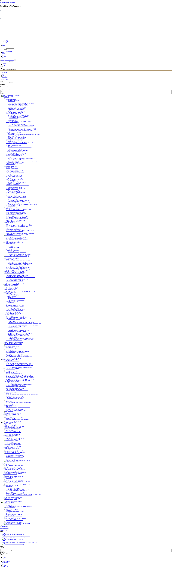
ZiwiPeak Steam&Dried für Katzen (27, 356)
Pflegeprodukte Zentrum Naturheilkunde (31, 204)
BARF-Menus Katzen (20, 343)
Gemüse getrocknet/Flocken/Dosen (29, 338)
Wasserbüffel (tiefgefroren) (24, 390)
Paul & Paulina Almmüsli (25, 255)
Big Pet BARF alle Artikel (9, 415)
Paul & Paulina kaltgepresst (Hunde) (26, 484)
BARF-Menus (17, 361)
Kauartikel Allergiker (21, 210)
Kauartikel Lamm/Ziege (22, 213)
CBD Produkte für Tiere (24, 169)
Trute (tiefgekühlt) (22, 108)
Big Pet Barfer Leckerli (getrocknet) (29, 158)
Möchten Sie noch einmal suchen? (6, 90)
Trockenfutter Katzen (21, 354)
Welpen (3, 52)
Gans (14, 395)
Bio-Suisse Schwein (23, 117)
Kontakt (3, 75)
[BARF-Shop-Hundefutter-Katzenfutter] (7, 60)
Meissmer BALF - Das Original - (26, 318)
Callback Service (4, 565)
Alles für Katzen (4, 73)
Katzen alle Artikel (6, 341)
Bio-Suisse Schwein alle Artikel (13, 102)
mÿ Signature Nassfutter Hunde (27, 263)
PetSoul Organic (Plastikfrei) (24, 419)
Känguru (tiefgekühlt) (23, 104)
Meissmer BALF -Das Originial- (24, 256)
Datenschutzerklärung (5, 562)
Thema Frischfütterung (5, 78)
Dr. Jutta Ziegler (19, 193)
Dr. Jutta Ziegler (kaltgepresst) (25, 249)
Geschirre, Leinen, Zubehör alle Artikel (13, 308)
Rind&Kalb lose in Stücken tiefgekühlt (28, 379)
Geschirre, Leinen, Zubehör (24, 307)
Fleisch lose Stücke (19, 371)
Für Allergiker (17, 381)
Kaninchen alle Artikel (9, 401)
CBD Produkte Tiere (21, 172)
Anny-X (16, 296)
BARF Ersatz (16, 314)
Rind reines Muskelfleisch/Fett (27, 147)
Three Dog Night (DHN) (23, 197)
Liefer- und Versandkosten (6, 561)
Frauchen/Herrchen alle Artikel (8, 496)
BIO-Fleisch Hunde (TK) (25, 115)
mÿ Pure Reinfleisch (21, 238)
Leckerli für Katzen (21, 232)
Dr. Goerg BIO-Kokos (22, 192)
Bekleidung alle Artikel (11, 302)
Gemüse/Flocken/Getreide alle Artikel (13, 337)
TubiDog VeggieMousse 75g (4, 528)
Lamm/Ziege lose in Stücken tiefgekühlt (31, 129)
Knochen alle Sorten (19, 403)
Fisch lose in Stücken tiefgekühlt (28, 126)
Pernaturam (15, 449)
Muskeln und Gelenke (22, 188)
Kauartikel (15, 207)
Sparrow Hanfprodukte (22, 196)
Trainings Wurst (19, 241)
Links (3, 57)
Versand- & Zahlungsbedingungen (7, 560)
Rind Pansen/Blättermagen (25, 148)
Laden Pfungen (4, 76)
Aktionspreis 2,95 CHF (3, 530)
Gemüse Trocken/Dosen (20, 480)
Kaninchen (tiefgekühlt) (24, 105)
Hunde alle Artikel (6, 97)
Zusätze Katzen (17, 346)
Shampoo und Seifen (21, 283)
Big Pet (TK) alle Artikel (11, 157)
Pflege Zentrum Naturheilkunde (25, 460)
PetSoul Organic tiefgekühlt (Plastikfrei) (31, 161)
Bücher (15, 288)
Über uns (5, 42)
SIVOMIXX (20, 183)
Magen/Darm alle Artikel (9, 436)
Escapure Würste (19, 340)
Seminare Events (19, 287)
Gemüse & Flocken (19, 163)
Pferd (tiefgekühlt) (22, 106)
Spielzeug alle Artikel (9, 504)
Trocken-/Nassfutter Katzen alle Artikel (11, 350)
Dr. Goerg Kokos (18, 427)
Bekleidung (17, 301)
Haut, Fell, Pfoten (20, 281)
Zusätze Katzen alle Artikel (9, 347)
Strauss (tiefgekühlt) (23, 107)
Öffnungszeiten (6, 43)
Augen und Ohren (20, 280)
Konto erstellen (8, 50)
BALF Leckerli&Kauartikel (24, 218)
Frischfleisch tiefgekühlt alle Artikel (11, 99)
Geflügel (14, 392)
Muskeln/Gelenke (18, 444)
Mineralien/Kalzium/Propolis (24, 185)
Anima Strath (20, 175)
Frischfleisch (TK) (16, 359)
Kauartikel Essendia (21, 219)
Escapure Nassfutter (23, 336)
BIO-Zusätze (18, 171)
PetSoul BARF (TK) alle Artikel (10, 418)
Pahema (14, 447)
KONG (17, 295)
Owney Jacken (17, 521)
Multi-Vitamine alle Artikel (11, 186)
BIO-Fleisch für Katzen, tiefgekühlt (27, 365)
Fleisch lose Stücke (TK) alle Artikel (13, 123)
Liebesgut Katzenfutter (22, 352)
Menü (1, 81)
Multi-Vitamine (17, 441)
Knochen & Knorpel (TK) (23, 143)
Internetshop (2, 567)
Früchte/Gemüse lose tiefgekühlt (26, 375)
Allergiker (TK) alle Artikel (11, 101)
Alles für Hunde (4, 72)
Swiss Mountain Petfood (22, 220)
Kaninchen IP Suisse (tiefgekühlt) (28, 142)
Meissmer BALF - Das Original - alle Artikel (15, 253)
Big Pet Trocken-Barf (23, 159)
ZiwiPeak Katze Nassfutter (26, 335)
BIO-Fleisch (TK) (20, 113)
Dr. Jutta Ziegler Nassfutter (24, 240)
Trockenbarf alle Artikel (11, 251)
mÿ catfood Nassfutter (20, 342)
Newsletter (3, 53)
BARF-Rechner (6, 41)
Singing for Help (6, 40)
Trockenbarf (17, 250)
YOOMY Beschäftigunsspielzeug (27, 506)
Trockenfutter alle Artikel (11, 321)
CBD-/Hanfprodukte (21, 456)
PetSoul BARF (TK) (21, 160)
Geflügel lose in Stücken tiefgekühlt (29, 127)
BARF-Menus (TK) (21, 112)
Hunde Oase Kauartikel (22, 217)
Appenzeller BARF (19, 412)
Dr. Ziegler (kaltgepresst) (21, 479)
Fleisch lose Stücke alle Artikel (10, 372)
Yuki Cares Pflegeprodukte (24, 275)
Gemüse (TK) (18, 165)
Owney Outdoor (21, 303)
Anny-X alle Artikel (10, 297)
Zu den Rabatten (3, 2)
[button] (3, 65)
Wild (12, 411)
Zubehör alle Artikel (8, 293)
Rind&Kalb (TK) (19, 145)
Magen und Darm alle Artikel (12, 180)
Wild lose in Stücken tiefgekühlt (27, 131)
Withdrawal (3, 558)
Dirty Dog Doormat (21, 306)
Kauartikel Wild (19, 215)
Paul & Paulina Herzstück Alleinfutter (28, 236)
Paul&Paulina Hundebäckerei (25, 216)
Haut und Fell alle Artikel (11, 174)
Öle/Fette (16, 168)
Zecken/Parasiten (17, 453)
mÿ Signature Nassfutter (22, 237)
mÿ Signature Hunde (19, 468)
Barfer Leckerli (19, 229)
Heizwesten (17, 500)
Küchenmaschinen (20, 310)
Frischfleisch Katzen (19, 344)
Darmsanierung (19, 437)
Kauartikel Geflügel (21, 211)
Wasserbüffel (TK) (20, 151)
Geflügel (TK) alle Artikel (11, 133)
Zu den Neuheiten (11, 2)
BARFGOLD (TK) (22, 124)
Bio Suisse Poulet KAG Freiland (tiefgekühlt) (33, 134)
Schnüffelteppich (19, 312)
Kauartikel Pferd (19, 214)
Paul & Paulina (19, 194)
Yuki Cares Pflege (20, 313)
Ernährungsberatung (5, 77)
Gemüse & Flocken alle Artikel (10, 164)
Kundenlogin (4, 45)
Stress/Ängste (18, 190)
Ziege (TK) (17, 152)
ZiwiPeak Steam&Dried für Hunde (29, 322)
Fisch (13, 370)
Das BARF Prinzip (5, 79)
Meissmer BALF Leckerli (27, 254)
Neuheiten (3, 74)
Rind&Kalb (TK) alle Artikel (12, 146)
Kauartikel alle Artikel (9, 208)
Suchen (2, 93)
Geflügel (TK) (18, 132)
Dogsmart (14, 517)
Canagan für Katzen (21, 493)
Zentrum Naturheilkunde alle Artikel (11, 454)
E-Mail (2, 550)
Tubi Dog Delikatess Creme (24, 234)
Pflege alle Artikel (8, 274)
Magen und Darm (20, 179)
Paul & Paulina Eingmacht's (24, 239)
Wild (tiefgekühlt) (21, 109)
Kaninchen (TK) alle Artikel (11, 141)
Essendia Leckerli (20, 231)
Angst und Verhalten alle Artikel (12, 278)
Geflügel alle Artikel (8, 393)
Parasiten (16, 189)
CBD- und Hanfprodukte (25, 200)
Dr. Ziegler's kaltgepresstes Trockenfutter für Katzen (34, 494)
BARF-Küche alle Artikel (11, 206)
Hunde (12, 96)
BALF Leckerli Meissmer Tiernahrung (28, 230)
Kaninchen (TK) (19, 140)
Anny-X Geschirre (22, 298)
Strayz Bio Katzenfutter (24, 334)
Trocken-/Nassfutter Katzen (22, 349)
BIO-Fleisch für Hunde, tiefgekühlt (27, 364)
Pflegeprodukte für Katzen (23, 276)
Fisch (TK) (17, 122)
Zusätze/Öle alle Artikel (9, 167)
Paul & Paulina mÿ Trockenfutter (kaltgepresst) (34, 323)
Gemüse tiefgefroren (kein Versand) (29, 339)
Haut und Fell (18, 173)
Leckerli (14, 222)
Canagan (16, 245)
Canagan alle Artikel (10, 246)
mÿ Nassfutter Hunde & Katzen (25, 260)
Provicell (16, 195)
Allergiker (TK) (19, 100)
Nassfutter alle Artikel (11, 329)
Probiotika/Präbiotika (23, 182)
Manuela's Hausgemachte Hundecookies (29, 233)
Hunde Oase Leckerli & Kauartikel (27, 225)
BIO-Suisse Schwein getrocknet (29, 103)
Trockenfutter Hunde (19, 242)
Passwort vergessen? (9, 51)
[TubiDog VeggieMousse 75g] (4, 526)
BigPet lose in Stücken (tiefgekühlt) (29, 125)
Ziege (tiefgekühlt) (22, 111)
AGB (3, 559)
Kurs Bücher (16, 285)
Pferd (13, 404)
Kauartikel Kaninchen (22, 212)
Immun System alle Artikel (9, 433)
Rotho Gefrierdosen (21, 162)
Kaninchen (15, 400)
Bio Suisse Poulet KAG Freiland (26, 363)
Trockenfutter (18, 320)
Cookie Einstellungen (5, 566)
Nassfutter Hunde (18, 235)
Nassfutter (16, 328)
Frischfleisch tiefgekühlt (20, 98)
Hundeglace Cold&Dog (20, 273)
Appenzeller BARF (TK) (23, 153)
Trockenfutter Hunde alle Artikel (10, 243)
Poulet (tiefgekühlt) (22, 136)
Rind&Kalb (15, 405)
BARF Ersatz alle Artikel (9, 315)
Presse (5, 44)
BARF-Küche (18, 205)
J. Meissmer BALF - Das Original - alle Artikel (16, 324)
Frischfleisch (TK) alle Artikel (8, 360)
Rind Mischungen (21, 149)
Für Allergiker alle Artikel (9, 382)
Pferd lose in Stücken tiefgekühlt (28, 130)
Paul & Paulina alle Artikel (9, 259)
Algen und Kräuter (20, 170)
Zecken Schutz (17, 284)
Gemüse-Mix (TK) (20, 139)
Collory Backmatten (21, 305)
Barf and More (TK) (21, 154)
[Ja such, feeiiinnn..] (11, 61)
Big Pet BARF (17, 414)
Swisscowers (18, 221)
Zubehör (14, 292)
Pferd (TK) (17, 144)
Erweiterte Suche (2, 553)
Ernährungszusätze (22, 201)
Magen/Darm (16, 435)
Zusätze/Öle (16, 166)
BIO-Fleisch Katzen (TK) (25, 116)
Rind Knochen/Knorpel (24, 150)
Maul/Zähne (17, 184)
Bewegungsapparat (22, 199)
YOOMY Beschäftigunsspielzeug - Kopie (30, 291)
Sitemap (3, 564)
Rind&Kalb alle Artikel (9, 406)
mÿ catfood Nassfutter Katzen (27, 261)
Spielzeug (14, 289)
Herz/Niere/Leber (19, 176)
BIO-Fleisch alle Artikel (9, 362)
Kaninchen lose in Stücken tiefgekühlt (30, 128)
